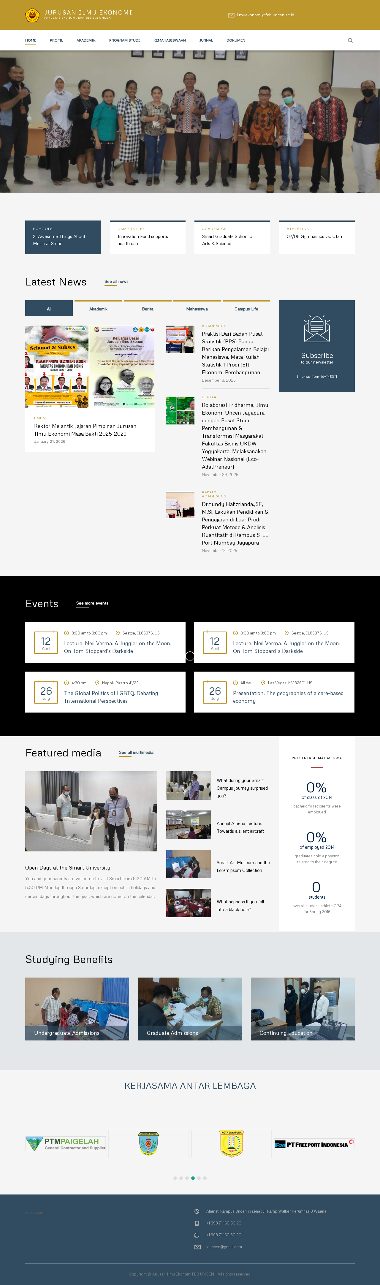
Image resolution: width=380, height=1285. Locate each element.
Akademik (86, 40)
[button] (350, 1104)
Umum (40, 418)
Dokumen (236, 40)
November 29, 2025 (220, 474)
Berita (209, 397)
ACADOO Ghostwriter (61, 1212)
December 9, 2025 (219, 380)
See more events (92, 602)
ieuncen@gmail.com (224, 1246)
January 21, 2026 (49, 441)
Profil (56, 40)
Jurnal (206, 40)
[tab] (49, 308)
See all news (116, 281)
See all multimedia (136, 752)
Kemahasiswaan (169, 40)
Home (30, 40)
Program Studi (124, 40)
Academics (214, 325)
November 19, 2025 (219, 550)
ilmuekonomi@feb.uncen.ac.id (265, 15)
